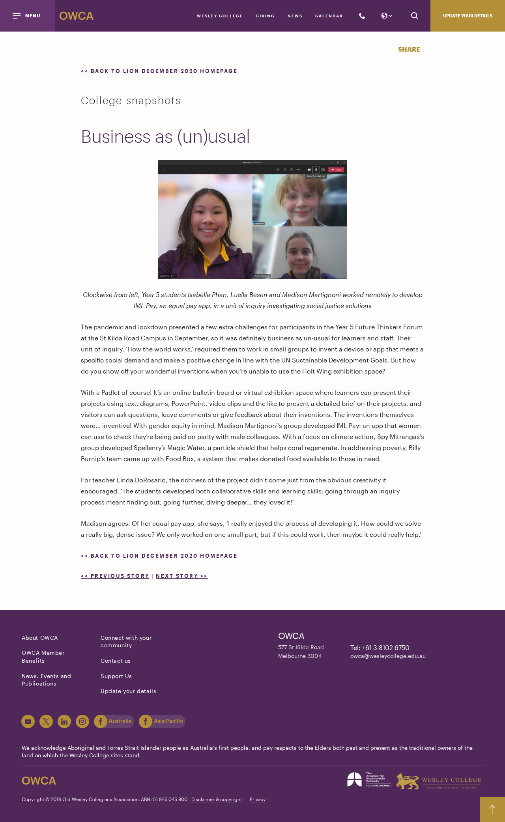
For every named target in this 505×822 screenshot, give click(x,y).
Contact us (116, 660)
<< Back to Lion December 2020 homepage (159, 71)
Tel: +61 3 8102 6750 (380, 647)
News (295, 15)
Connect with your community (126, 641)
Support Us (116, 676)
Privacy (258, 799)
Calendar (329, 15)
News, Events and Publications (46, 680)
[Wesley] (438, 781)
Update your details (467, 15)
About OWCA (40, 637)
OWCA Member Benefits (43, 656)
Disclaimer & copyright (216, 799)
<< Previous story (115, 576)
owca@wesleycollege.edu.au (388, 655)
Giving (265, 15)
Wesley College (220, 15)
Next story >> (182, 576)
